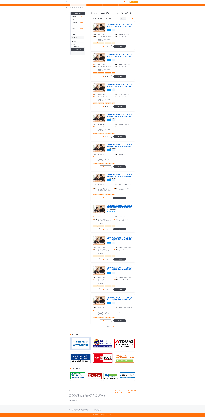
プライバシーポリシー (119, 392)
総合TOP (78, 4)
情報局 (110, 4)
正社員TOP (94, 4)
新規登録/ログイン (135, 1)
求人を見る (120, 46)
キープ (127, 1)
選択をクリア (77, 51)
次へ (132, 18)
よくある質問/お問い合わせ (131, 390)
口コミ (126, 4)
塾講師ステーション (73, 407)
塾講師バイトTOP (68, 7)
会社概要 (128, 394)
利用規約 (128, 392)
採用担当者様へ (117, 394)
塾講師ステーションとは (119, 390)
